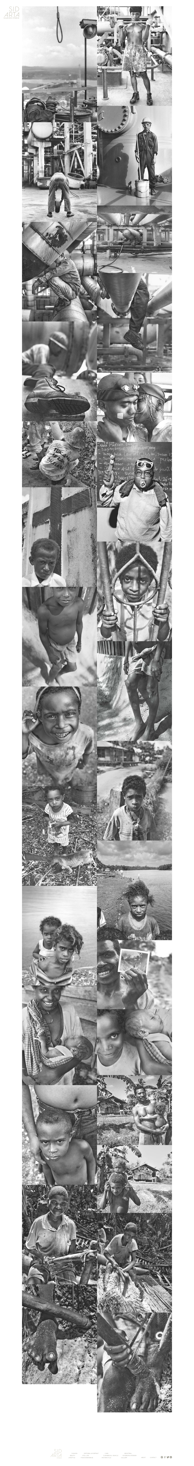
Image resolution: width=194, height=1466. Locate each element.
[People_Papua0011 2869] (59, 1035)
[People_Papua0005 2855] (59, 736)
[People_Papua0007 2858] (59, 836)
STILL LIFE (85, 1455)
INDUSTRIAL (128, 1453)
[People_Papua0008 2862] (134, 890)
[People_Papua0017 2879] (134, 1263)
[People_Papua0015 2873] (134, 1179)
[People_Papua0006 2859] (134, 791)
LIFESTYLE (71, 1457)
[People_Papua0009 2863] (59, 936)
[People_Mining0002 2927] (59, 64)
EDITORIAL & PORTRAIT (91, 1453)
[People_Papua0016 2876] (59, 1235)
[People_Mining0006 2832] (134, 239)
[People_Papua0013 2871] (134, 1110)
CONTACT (153, 1457)
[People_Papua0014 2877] (59, 1135)
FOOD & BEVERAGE (87, 1457)
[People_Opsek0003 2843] (59, 454)
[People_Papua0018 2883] (59, 1334)
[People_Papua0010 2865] (134, 974)
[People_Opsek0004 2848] (134, 492)
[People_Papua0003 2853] (59, 637)
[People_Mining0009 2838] (59, 371)
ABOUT (143, 1457)
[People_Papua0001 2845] (59, 537)
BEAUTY (72, 1455)
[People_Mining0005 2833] (59, 172)
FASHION (74, 1453)
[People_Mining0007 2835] (59, 272)
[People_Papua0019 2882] (134, 1362)
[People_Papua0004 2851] (134, 691)
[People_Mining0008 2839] (134, 323)
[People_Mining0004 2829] (134, 156)
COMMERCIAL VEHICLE (110, 1455)
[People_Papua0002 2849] (134, 591)
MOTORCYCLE (106, 1457)
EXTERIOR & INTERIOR (129, 1455)
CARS (106, 1453)
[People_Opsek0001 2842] (134, 407)
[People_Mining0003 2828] (134, 56)
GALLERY (124, 1457)
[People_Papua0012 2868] (134, 1042)
